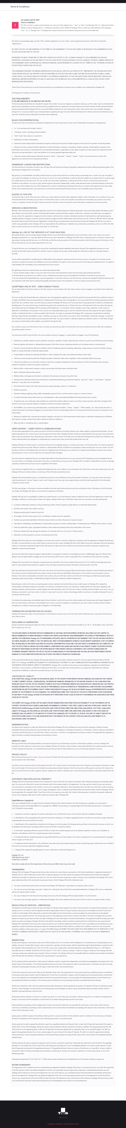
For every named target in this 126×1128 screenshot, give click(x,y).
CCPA (76, 1124)
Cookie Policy (59, 1124)
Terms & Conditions (69, 1124)
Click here (41, 757)
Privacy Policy (51, 1124)
